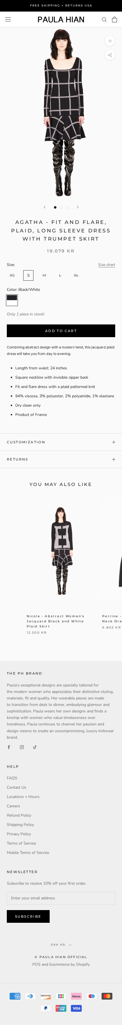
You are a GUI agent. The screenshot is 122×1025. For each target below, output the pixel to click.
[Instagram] (22, 747)
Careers (13, 806)
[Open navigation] (8, 19)
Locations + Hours (23, 796)
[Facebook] (9, 747)
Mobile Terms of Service (28, 852)
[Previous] (44, 207)
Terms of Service (21, 843)
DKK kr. (58, 945)
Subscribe (28, 916)
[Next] (78, 207)
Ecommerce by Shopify (69, 964)
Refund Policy (19, 815)
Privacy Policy (19, 834)
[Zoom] (110, 41)
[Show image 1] (55, 207)
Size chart (106, 264)
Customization (26, 442)
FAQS (12, 778)
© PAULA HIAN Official (61, 957)
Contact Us (16, 787)
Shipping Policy (20, 824)
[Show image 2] (61, 207)
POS (36, 964)
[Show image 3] (67, 207)
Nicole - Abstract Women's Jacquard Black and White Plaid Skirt (56, 621)
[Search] (104, 19)
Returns (17, 459)
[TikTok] (35, 747)
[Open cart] (114, 19)
